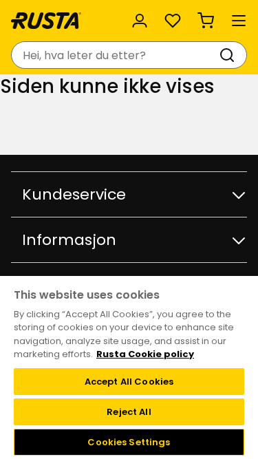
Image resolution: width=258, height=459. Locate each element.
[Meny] (238, 20)
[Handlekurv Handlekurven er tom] (205, 20)
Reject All (129, 411)
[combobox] (115, 55)
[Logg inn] (139, 20)
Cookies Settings (128, 442)
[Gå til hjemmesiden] (46, 20)
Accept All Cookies (129, 381)
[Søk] (229, 55)
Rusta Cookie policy (145, 354)
